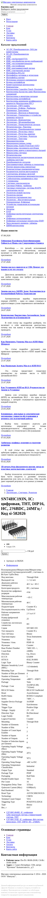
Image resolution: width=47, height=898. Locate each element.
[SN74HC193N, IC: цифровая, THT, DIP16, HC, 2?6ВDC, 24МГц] (14, 540)
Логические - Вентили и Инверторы (22, 113)
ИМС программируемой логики (20, 68)
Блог (8, 28)
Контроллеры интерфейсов (18, 99)
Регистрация (11, 21)
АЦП (8, 56)
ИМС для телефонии (15, 66)
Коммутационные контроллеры (20, 84)
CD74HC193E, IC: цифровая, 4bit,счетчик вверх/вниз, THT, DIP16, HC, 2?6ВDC (24, 820)
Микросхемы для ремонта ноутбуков (22, 148)
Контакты (10, 38)
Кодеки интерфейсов (15, 82)
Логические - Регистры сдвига (20, 131)
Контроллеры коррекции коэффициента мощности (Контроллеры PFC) (24, 102)
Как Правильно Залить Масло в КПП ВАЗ (21, 366)
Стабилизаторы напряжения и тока (22, 178)
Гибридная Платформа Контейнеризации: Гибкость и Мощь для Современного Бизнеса (22, 242)
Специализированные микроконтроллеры (25, 176)
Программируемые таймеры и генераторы (25, 164)
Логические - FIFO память (18, 106)
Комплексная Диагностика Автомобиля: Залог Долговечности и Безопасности (23, 316)
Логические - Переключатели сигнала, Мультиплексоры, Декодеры (23, 125)
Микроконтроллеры (15, 141)
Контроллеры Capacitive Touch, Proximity (24, 89)
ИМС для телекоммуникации (19, 63)
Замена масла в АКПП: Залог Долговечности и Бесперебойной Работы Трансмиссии (23, 292)
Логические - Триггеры (16, 138)
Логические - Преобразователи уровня (23, 129)
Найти (4, 15)
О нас (8, 30)
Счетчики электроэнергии (18, 183)
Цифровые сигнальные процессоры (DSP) (25, 221)
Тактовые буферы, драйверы (19, 185)
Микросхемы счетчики (16, 153)
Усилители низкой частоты (18, 192)
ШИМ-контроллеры (15, 225)
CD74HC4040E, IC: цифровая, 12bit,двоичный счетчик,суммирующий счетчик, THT (24, 814)
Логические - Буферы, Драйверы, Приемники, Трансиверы (21, 109)
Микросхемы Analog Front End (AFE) (22, 146)
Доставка (10, 33)
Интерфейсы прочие (15, 77)
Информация (12, 565)
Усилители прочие (14, 195)
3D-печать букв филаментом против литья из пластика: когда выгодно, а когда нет (22, 468)
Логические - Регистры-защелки (20, 134)
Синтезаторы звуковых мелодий (20, 174)
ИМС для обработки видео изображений (24, 61)
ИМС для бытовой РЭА (17, 59)
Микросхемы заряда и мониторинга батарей (26, 150)
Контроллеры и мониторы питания (22, 96)
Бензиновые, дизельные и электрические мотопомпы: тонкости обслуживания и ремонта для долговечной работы (20, 416)
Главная (9, 26)
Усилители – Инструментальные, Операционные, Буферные (21, 201)
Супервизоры (12, 181)
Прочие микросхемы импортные (21, 167)
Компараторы (12, 87)
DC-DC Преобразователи (17, 54)
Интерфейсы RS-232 (15, 73)
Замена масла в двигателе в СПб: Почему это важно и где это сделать (22, 268)
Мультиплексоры (14, 155)
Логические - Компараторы (18, 120)
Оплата (9, 35)
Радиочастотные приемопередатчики (22, 169)
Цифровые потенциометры (18, 218)
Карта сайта (11, 40)
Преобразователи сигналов (18, 162)
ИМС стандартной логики (18, 70)
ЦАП (8, 211)
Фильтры (10, 209)
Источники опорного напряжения (21, 80)
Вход (8, 19)
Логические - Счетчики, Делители (21, 136)
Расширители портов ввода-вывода (22, 171)
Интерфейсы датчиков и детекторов (22, 75)
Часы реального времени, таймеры (21, 223)
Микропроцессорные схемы (18, 143)
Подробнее (6, 260)
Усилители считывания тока (18, 197)
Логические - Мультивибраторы (20, 122)
